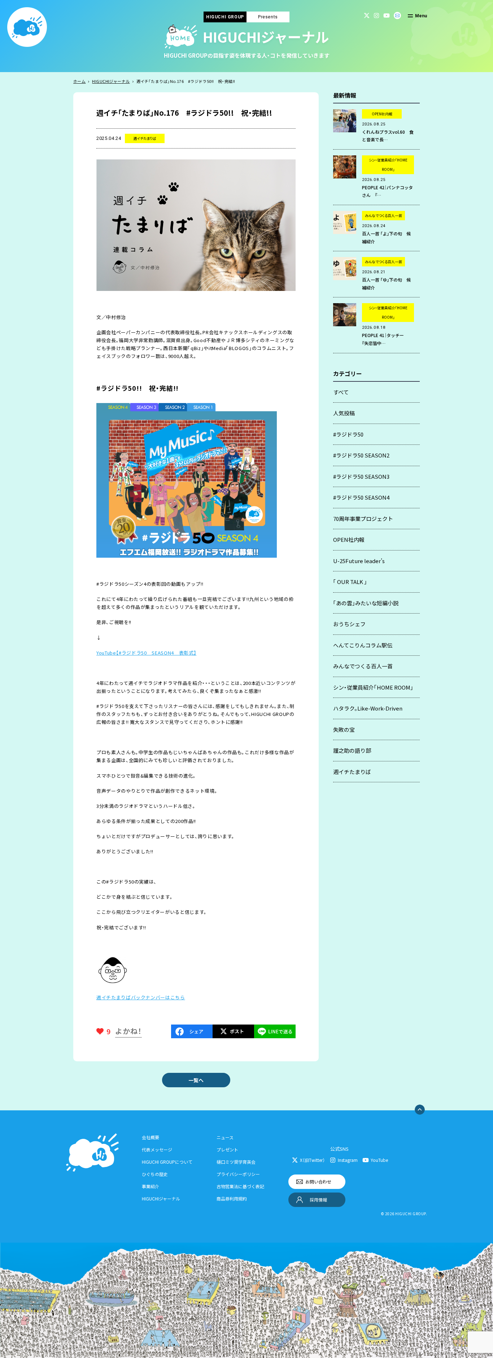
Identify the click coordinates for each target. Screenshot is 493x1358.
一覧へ (196, 1080)
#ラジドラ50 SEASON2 (361, 455)
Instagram (348, 1160)
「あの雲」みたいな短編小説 (365, 603)
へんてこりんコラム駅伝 (362, 645)
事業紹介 (150, 1186)
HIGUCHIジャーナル (111, 81)
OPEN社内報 (349, 539)
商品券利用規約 (232, 1198)
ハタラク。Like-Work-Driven (367, 708)
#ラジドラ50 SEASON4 (361, 497)
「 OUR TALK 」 (350, 581)
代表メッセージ (157, 1149)
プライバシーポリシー (238, 1174)
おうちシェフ (349, 624)
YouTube (379, 1160)
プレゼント (227, 1149)
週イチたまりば (352, 771)
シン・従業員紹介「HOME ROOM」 (373, 687)
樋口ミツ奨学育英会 (236, 1162)
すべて (341, 392)
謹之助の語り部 (352, 750)
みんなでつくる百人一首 (363, 666)
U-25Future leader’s (359, 561)
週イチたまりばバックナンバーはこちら (140, 997)
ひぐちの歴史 (155, 1174)
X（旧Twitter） (312, 1160)
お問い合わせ (318, 1181)
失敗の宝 (344, 729)
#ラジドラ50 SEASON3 (361, 476)
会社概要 (150, 1137)
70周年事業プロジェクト (363, 518)
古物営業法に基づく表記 (240, 1186)
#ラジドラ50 (348, 434)
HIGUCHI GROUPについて (167, 1162)
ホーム (79, 81)
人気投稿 (344, 413)
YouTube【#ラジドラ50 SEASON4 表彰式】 (146, 652)
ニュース (225, 1137)
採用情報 (318, 1199)
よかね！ (128, 1031)
